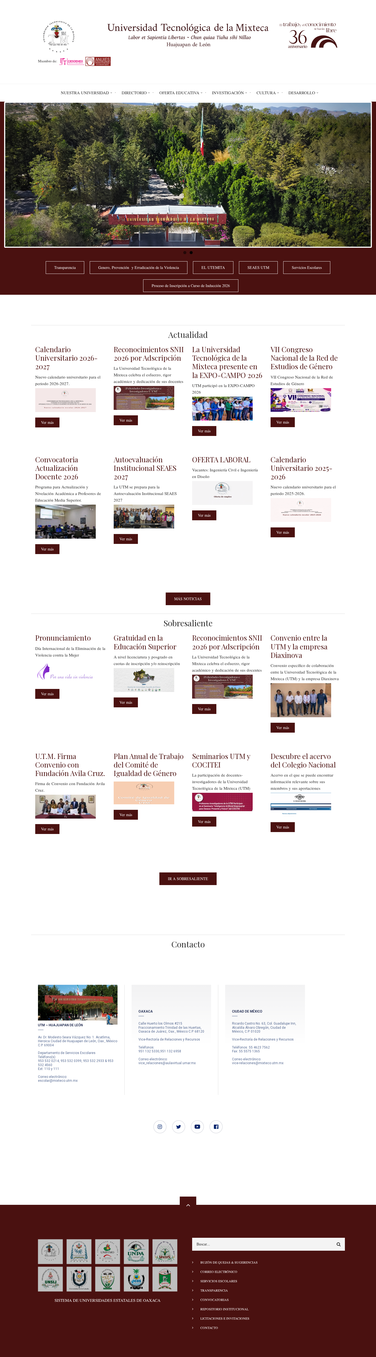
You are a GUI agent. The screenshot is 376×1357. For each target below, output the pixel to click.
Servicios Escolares (307, 267)
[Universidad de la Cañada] (79, 1278)
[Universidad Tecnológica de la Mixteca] (50, 1251)
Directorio (134, 92)
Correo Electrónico (218, 1271)
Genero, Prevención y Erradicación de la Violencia (138, 267)
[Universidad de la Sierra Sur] (165, 1251)
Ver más (50, 423)
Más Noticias (188, 598)
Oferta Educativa (179, 92)
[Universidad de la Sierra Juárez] (50, 1278)
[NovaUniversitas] (107, 1278)
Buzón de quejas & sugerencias (229, 1262)
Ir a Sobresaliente (188, 878)
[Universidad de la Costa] (136, 1278)
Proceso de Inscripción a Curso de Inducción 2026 (191, 285)
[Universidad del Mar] (79, 1251)
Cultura (266, 92)
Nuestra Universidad (85, 92)
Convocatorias (214, 1299)
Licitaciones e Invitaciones (224, 1318)
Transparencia (65, 267)
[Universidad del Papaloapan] (136, 1251)
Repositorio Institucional (224, 1309)
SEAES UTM (258, 267)
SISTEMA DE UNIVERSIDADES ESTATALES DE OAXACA (107, 1300)
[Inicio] (188, 36)
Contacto (209, 1327)
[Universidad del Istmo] (107, 1251)
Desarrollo (301, 92)
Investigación (228, 92)
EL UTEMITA (213, 267)
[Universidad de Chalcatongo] (165, 1278)
